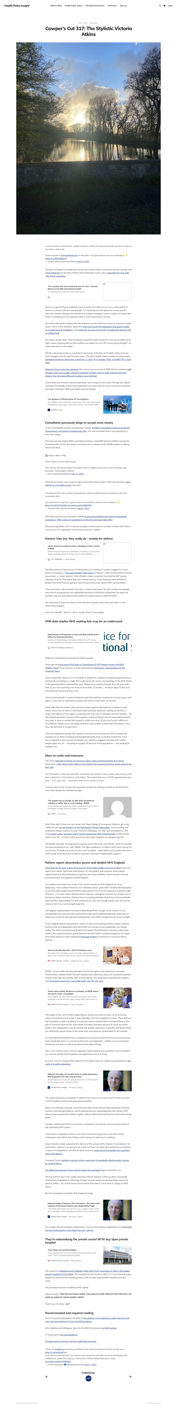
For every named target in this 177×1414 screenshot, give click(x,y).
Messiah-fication (89, 936)
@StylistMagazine (69, 255)
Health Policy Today (73, 5)
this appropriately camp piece (79, 573)
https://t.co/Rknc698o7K (56, 258)
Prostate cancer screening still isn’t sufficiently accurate (70, 1341)
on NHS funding (109, 1328)
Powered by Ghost (154, 1403)
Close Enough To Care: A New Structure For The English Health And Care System (83, 868)
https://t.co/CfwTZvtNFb (56, 505)
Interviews (112, 5)
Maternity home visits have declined (61, 369)
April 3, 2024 (90, 1364)
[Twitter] (165, 6)
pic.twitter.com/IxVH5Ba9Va (58, 1361)
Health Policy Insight (17, 5)
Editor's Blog (56, 5)
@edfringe (59, 1349)
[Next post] (130, 1376)
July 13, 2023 (78, 474)
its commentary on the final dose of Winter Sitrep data (84, 827)
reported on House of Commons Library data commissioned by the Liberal (89, 761)
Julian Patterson (52, 273)
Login (170, 5)
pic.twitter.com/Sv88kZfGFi (79, 505)
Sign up (123, 5)
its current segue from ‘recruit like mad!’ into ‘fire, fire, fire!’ (76, 981)
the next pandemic (68, 1334)
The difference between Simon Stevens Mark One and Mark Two (75, 1170)
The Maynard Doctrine (94, 5)
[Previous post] (46, 1376)
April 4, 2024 (83, 261)
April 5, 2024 (83, 508)
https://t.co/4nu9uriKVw (55, 1352)
